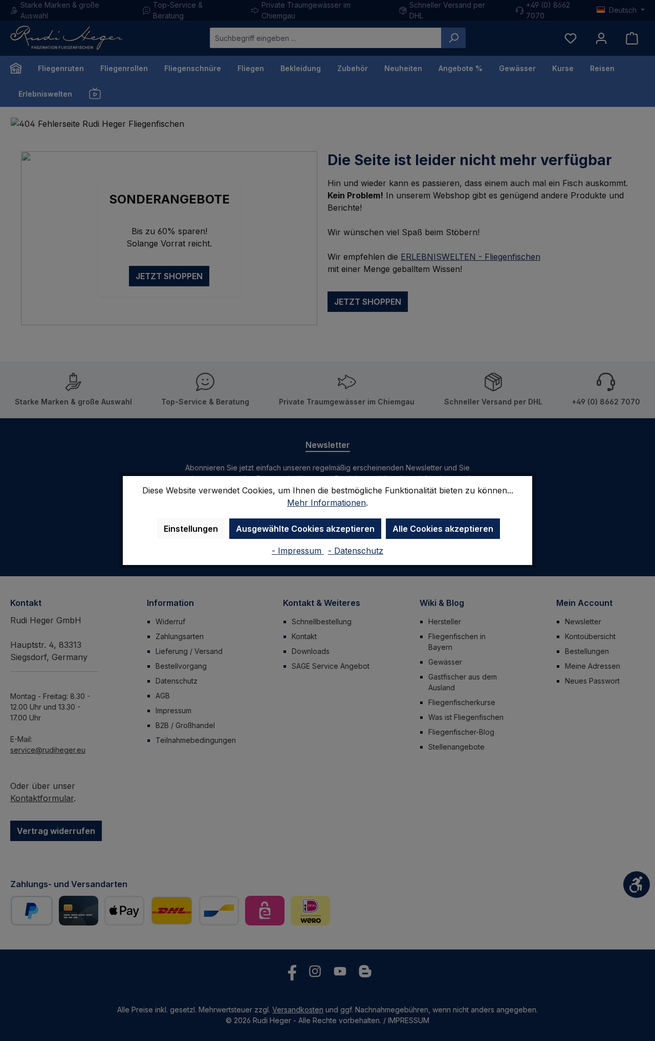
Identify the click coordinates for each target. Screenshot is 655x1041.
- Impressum (298, 551)
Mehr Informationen (326, 502)
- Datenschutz (355, 551)
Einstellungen (191, 529)
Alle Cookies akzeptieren (442, 529)
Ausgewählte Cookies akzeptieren (305, 529)
